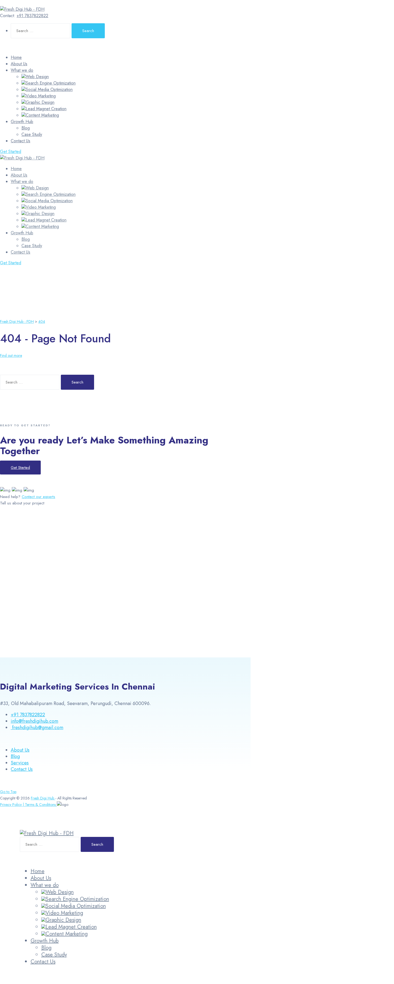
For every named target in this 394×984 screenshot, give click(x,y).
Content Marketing (42, 115)
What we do (22, 70)
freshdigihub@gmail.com (37, 727)
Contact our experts (38, 497)
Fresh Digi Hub (43, 798)
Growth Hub (22, 121)
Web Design (37, 77)
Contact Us (20, 141)
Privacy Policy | (12, 804)
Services (20, 762)
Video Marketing (41, 96)
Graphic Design (40, 102)
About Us (19, 64)
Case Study (31, 134)
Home (16, 57)
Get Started (10, 151)
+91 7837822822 (32, 16)
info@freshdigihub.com (34, 721)
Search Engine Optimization (51, 83)
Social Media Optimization (49, 89)
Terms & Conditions (41, 804)
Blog (25, 128)
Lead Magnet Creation (46, 109)
